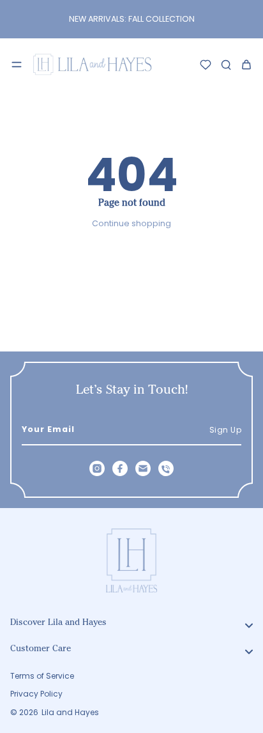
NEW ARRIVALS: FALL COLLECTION (132, 18)
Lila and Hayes (70, 712)
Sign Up (225, 429)
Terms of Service (42, 676)
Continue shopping (131, 223)
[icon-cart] (246, 64)
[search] (226, 64)
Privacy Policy (36, 694)
